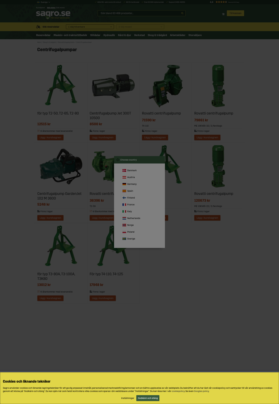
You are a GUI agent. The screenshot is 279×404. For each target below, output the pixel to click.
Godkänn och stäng (148, 398)
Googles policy (201, 391)
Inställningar (127, 398)
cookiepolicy (178, 391)
